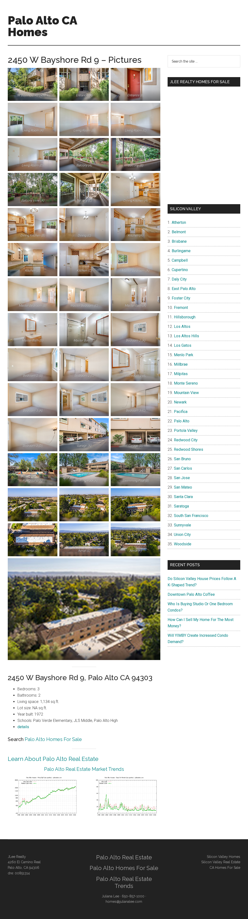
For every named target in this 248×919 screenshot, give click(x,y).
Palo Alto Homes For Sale (53, 739)
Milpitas (181, 373)
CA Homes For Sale (224, 868)
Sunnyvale (182, 525)
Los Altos (182, 326)
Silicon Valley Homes (223, 857)
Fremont (181, 307)
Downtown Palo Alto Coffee (191, 594)
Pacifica (180, 411)
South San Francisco (191, 515)
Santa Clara (183, 496)
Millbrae (181, 364)
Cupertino (180, 269)
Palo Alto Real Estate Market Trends (84, 769)
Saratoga (181, 506)
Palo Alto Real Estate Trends (124, 882)
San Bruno (182, 459)
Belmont (179, 232)
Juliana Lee (110, 896)
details (23, 727)
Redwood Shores (188, 449)
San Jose (182, 478)
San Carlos (183, 468)
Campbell (180, 260)
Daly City (179, 279)
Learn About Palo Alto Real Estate (53, 758)
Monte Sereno (186, 383)
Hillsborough (184, 317)
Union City (182, 534)
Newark (180, 402)
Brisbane (179, 241)
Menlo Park (183, 355)
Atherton (179, 222)
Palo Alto (181, 421)
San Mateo (183, 487)
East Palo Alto (184, 288)
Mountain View (186, 392)
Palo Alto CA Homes (42, 26)
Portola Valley (186, 430)
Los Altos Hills (186, 336)
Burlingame (181, 251)
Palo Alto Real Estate (124, 857)
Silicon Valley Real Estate (220, 862)
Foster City (181, 298)
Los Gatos (182, 345)
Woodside (182, 544)
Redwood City (186, 440)
